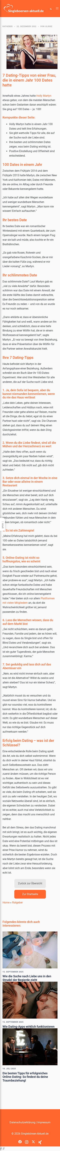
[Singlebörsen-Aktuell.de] (23, 8)
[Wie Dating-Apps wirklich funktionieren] (30, 999)
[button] (51, 8)
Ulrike (48, 26)
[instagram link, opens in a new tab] (26, 1140)
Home (6, 902)
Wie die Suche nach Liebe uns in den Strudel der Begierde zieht (26, 978)
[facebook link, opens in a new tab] (20, 1140)
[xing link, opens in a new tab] (40, 1140)
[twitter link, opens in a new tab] (33, 1140)
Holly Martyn (43, 95)
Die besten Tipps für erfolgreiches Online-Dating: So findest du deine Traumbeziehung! (25, 1076)
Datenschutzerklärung (22, 1122)
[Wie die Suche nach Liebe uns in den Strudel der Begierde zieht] (30, 949)
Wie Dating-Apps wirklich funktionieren (28, 1026)
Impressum (43, 1122)
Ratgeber (7, 26)
